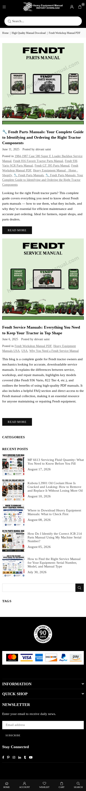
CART (61, 787)
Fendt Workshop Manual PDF (33, 346)
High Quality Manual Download (29, 33)
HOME (6, 787)
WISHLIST (44, 787)
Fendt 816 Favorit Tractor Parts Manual (38, 161)
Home (5, 33)
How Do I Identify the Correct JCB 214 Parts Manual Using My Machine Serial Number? (55, 537)
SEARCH (78, 787)
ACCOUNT (24, 787)
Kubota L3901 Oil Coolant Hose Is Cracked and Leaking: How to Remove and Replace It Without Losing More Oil (55, 486)
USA (24, 351)
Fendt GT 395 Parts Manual (52, 165)
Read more (17, 230)
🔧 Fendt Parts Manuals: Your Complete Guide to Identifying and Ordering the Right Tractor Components (43, 137)
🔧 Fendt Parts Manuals (29, 175)
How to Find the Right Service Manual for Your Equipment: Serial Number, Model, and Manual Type (54, 562)
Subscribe (13, 735)
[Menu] (4, 6)
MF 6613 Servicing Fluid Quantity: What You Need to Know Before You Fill (56, 461)
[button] (80, 7)
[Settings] (72, 7)
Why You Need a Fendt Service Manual (54, 351)
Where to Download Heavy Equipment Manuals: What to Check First (54, 512)
